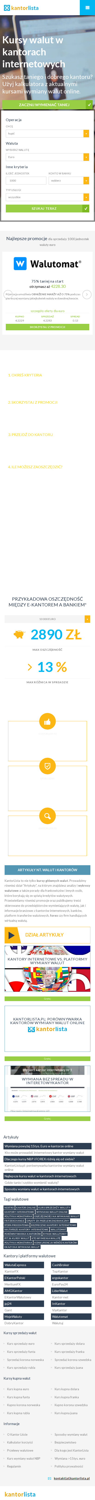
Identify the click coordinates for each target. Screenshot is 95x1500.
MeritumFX (13, 1284)
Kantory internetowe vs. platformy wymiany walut (47, 961)
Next (87, 294)
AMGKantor (13, 1291)
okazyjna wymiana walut (22, 1247)
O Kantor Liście (17, 1434)
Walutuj (57, 1323)
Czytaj (47, 998)
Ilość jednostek (18, 173)
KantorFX (11, 1271)
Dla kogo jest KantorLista (72, 1450)
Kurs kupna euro (18, 1389)
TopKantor (60, 1271)
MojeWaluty (13, 1316)
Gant (8, 1310)
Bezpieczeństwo (65, 1442)
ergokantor (60, 1278)
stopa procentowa (16, 1225)
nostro (9, 1207)
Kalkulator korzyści (20, 1442)
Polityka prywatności (69, 1466)
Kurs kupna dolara (67, 1389)
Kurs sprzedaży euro (21, 1343)
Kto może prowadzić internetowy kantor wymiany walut (44, 1152)
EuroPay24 (60, 1284)
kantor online (26, 1207)
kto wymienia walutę (46, 1238)
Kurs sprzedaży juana (69, 1367)
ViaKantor (59, 1310)
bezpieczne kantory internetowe (53, 1225)
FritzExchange (14, 1220)
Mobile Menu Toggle (87, 7)
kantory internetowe (19, 1212)
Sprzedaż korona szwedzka (73, 1360)
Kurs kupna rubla (18, 1413)
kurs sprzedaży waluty (54, 1207)
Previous (8, 294)
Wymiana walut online (52, 1212)
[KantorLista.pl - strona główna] (47, 7)
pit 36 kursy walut (16, 1238)
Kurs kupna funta (18, 1397)
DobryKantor (14, 1323)
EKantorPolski (15, 1278)
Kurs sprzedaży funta (21, 1352)
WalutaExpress (15, 1265)
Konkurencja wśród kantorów (55, 1242)
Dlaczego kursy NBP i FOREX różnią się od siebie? (40, 1159)
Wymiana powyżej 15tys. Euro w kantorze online (39, 1146)
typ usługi (13, 189)
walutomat (58, 1229)
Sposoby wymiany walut (71, 1434)
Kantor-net (60, 1297)
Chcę (9, 126)
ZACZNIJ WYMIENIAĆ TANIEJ (44, 104)
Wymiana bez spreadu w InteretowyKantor (47, 1081)
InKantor (58, 1304)
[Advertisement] (47, 543)
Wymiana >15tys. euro (70, 1458)
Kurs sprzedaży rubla (21, 1367)
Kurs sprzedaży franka (69, 1352)
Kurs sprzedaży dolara (70, 1343)
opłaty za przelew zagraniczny (48, 1220)
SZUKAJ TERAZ (44, 208)
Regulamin (14, 1466)
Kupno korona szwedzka (71, 1405)
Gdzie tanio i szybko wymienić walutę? (32, 1182)
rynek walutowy (55, 1233)
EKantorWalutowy (18, 1297)
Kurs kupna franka (67, 1397)
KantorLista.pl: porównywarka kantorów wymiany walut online (47, 1021)
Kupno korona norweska (23, 1405)
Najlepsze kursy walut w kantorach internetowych (40, 1176)
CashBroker (60, 1265)
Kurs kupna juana (66, 1413)
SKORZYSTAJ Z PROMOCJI (47, 326)
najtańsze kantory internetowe (26, 1229)
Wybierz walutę (17, 149)
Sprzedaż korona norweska (25, 1360)
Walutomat (60, 1316)
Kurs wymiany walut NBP (23, 1458)
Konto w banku (60, 173)
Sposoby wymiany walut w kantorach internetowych (42, 1189)
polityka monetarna (18, 1216)
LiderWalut (60, 1291)
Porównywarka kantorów (22, 1233)
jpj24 (8, 1304)
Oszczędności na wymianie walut (56, 1216)
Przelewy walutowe (20, 1450)
